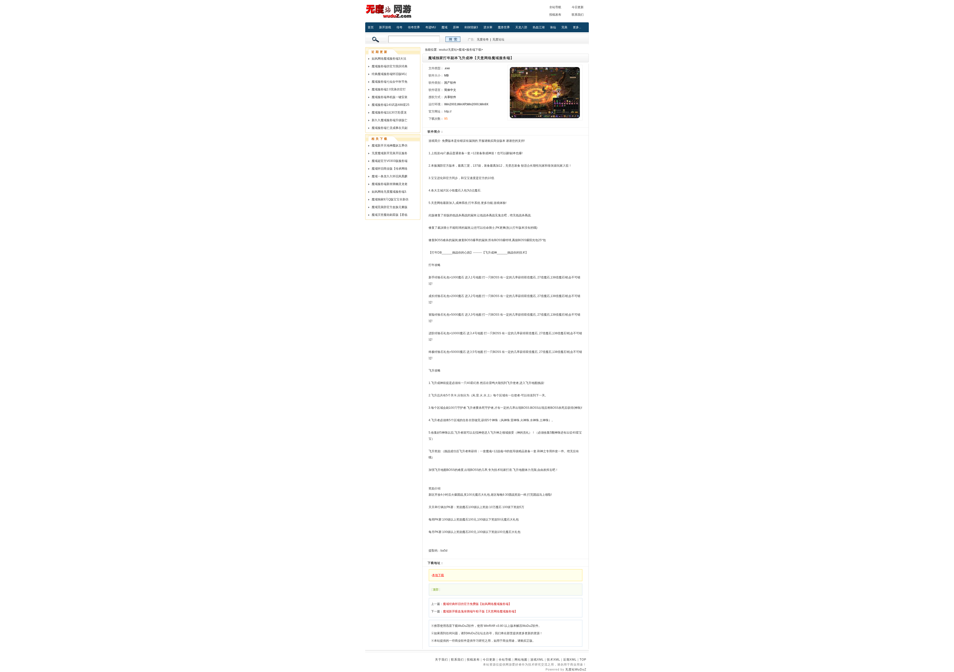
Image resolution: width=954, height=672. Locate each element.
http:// (447, 111)
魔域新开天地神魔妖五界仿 (389, 145)
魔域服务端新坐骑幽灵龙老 (389, 184)
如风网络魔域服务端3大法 (389, 58)
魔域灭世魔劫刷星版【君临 (389, 215)
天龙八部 (521, 27)
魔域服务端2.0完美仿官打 (389, 89)
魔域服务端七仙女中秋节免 (389, 81)
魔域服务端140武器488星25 (390, 105)
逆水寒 (487, 27)
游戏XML (537, 659)
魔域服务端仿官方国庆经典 (389, 66)
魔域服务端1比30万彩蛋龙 (389, 112)
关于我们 (441, 659)
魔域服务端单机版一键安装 (389, 97)
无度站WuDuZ (575, 669)
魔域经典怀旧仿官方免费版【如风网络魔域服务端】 (477, 604)
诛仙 (553, 27)
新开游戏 (385, 27)
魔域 (444, 27)
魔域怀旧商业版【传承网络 (389, 168)
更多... (577, 27)
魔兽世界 (504, 27)
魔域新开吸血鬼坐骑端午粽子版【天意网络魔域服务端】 (480, 611)
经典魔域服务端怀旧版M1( (389, 74)
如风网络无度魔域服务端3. (389, 191)
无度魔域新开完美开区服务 (389, 153)
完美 (564, 27)
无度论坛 (498, 39)
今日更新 (578, 7)
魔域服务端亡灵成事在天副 (389, 128)
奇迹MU (430, 27)
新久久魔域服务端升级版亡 (389, 120)
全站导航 (555, 7)
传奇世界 (414, 27)
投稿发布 (555, 14)
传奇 (399, 27)
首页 (371, 27)
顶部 (435, 589)
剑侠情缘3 (471, 27)
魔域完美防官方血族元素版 (389, 207)
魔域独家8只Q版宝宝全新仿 (390, 199)
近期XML (570, 659)
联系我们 (578, 14)
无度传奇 (483, 39)
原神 (456, 27)
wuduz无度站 (448, 49)
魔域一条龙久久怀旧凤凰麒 (389, 176)
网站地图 (521, 659)
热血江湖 (539, 27)
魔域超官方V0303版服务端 (389, 161)
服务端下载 (473, 49)
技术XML (553, 659)
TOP (583, 659)
